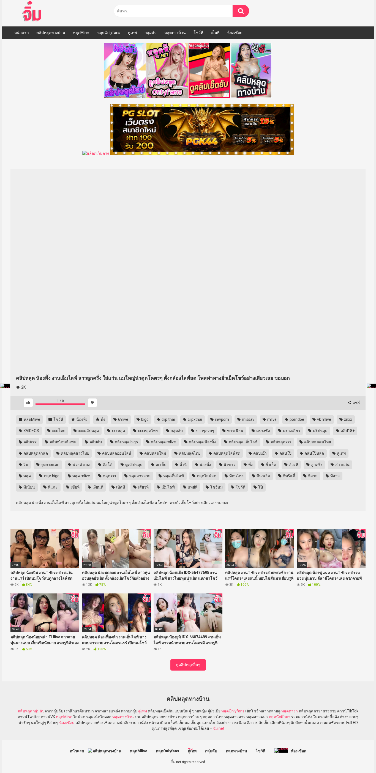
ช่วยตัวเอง (81, 464)
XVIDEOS (31, 430)
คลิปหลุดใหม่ (154, 453)
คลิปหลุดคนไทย (317, 442)
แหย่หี (192, 487)
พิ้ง (102, 419)
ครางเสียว (291, 430)
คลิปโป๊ (285, 453)
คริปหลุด (320, 430)
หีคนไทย (236, 476)
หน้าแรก (21, 32)
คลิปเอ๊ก (259, 453)
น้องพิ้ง (81, 419)
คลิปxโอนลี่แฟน (63, 442)
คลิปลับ (95, 442)
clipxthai (194, 419)
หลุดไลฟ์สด (206, 476)
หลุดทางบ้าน (175, 32)
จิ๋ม (25, 464)
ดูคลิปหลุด (133, 464)
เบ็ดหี (120, 487)
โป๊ (260, 487)
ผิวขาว (229, 464)
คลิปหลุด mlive (163, 442)
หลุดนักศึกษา (279, 717)
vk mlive (323, 419)
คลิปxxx (30, 442)
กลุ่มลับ (151, 32)
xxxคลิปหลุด (88, 430)
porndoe (296, 419)
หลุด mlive (81, 476)
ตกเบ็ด (161, 464)
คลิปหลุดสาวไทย (74, 453)
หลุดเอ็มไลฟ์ (173, 476)
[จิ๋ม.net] (32, 12)
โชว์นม (216, 487)
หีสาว (334, 476)
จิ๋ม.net (218, 728)
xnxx (347, 419)
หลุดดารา (289, 711)
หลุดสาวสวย (139, 476)
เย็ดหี (215, 32)
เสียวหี (143, 487)
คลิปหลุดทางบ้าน (50, 32)
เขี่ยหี (75, 487)
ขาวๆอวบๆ (204, 430)
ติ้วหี (183, 464)
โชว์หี (198, 32)
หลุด (27, 476)
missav (247, 419)
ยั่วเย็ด (270, 464)
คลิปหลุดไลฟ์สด (226, 453)
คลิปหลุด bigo (126, 442)
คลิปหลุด (25, 711)
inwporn (221, 419)
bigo (144, 419)
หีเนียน (29, 487)
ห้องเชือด (235, 32)
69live (122, 419)
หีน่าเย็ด (263, 476)
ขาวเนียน (234, 430)
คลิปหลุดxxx (280, 442)
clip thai (168, 419)
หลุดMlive (81, 32)
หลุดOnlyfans (108, 32)
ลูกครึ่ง (316, 464)
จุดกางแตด (49, 464)
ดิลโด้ (107, 464)
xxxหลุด (118, 430)
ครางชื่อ (262, 430)
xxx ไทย (58, 430)
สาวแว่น (342, 464)
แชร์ (356, 402)
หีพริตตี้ (288, 476)
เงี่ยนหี (97, 487)
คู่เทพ (132, 32)
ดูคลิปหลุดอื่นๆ (188, 665)
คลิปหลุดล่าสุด (35, 453)
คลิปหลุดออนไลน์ (116, 453)
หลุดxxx (109, 476)
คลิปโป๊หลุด (314, 453)
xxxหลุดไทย (147, 430)
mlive (271, 419)
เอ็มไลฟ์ (168, 487)
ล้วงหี (293, 464)
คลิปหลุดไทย (189, 453)
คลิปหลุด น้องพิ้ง (202, 442)
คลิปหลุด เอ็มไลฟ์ (243, 442)
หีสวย (312, 476)
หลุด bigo (51, 476)
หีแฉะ (52, 487)
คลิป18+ (347, 430)
